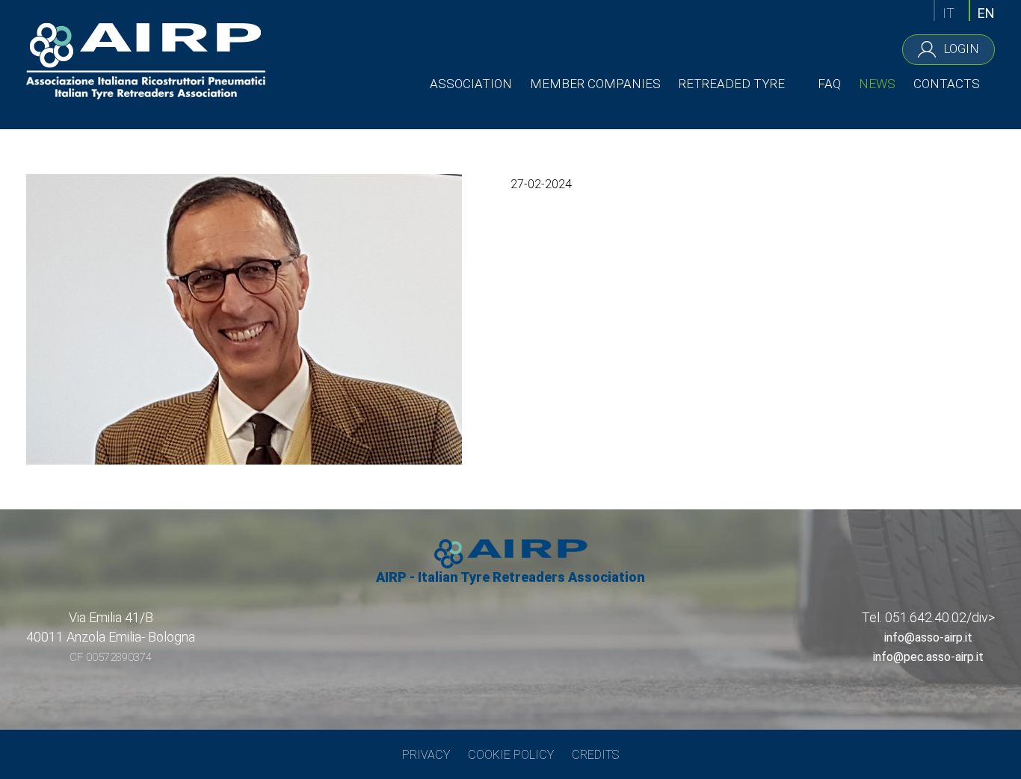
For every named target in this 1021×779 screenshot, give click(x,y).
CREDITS (595, 755)
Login (961, 47)
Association (471, 83)
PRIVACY (426, 755)
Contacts (946, 83)
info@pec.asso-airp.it (928, 657)
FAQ (829, 83)
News (877, 83)
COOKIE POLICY (511, 755)
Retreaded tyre (732, 83)
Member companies (595, 83)
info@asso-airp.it (928, 637)
